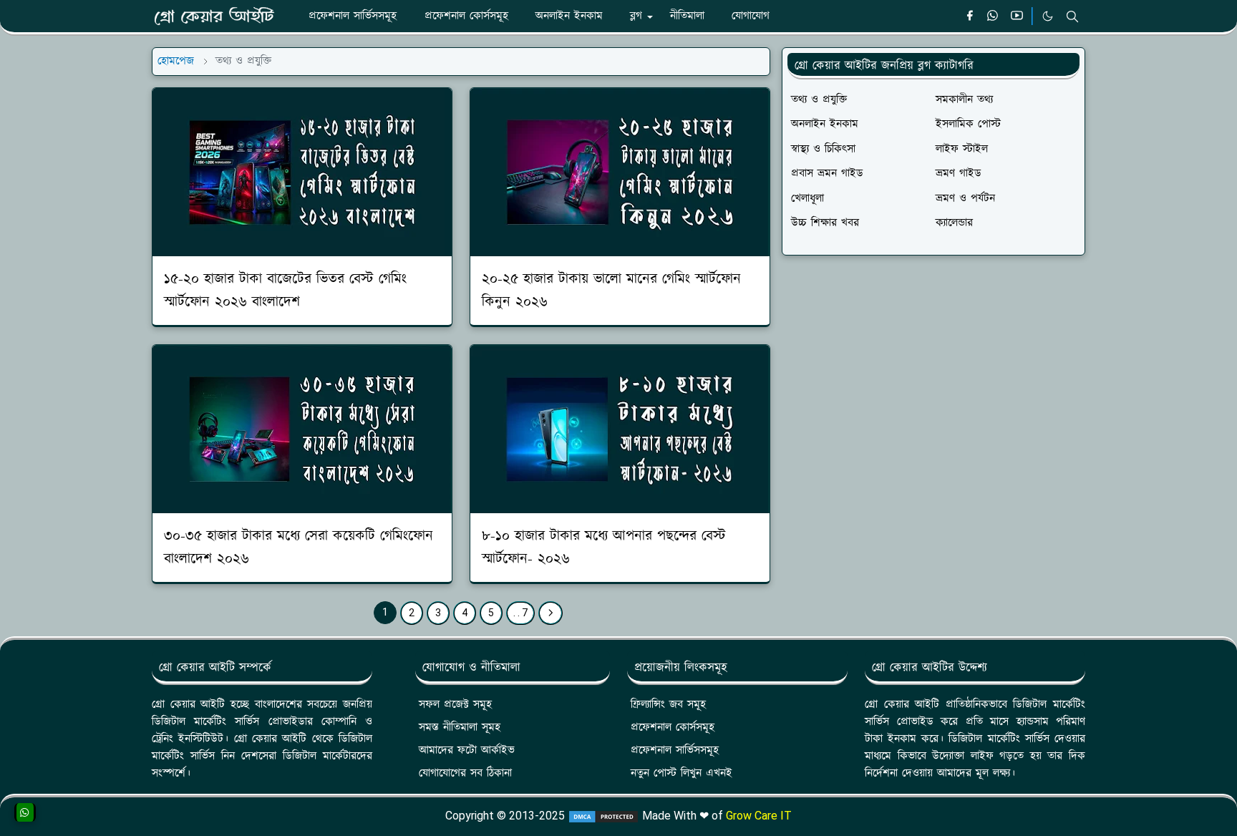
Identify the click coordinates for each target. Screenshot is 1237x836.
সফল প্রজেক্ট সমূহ (455, 704)
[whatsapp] (993, 16)
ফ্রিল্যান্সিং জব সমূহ (668, 704)
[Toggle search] (1072, 16)
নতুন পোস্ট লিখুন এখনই (681, 773)
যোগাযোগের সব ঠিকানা (465, 773)
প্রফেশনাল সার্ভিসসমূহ (675, 750)
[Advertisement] (933, 373)
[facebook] (969, 16)
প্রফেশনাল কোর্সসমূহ (672, 727)
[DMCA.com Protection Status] (603, 815)
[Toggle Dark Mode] (1047, 16)
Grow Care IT (759, 815)
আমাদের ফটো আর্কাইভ (467, 750)
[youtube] (1017, 16)
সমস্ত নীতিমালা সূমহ (459, 727)
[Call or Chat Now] (25, 812)
